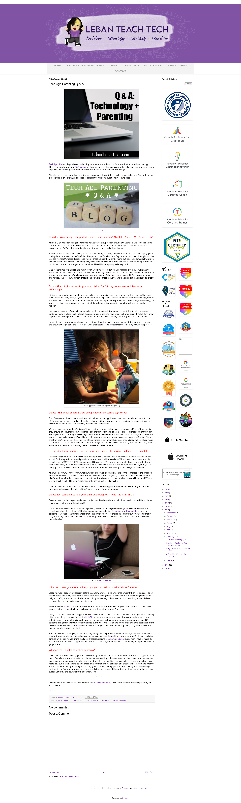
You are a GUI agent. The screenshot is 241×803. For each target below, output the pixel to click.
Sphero (111, 639)
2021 (167, 496)
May (169, 526)
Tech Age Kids (55, 164)
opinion (67, 700)
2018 (167, 506)
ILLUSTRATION (153, 65)
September (171, 519)
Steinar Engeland (105, 580)
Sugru (78, 625)
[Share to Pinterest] (97, 697)
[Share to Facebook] (94, 697)
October (170, 516)
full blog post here (102, 682)
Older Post (149, 772)
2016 (167, 565)
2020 (167, 499)
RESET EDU (132, 65)
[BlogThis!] (88, 697)
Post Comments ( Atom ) (70, 776)
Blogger (125, 798)
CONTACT (120, 71)
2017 (167, 510)
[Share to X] (91, 697)
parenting (75, 700)
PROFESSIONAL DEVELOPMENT (86, 65)
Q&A (88, 700)
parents (83, 700)
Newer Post (54, 772)
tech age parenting (119, 700)
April (169, 530)
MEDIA (115, 65)
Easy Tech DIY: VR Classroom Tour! (178, 549)
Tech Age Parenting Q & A (177, 539)
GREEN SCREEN (177, 65)
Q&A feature (80, 167)
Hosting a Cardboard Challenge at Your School (179, 544)
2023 (167, 489)
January (170, 560)
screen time (95, 700)
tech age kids (106, 700)
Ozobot (121, 639)
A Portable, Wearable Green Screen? (177, 555)
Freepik (125, 788)
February (170, 536)
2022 (167, 492)
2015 (167, 568)
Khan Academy (133, 511)
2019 (167, 503)
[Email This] (86, 697)
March (169, 533)
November (171, 513)
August (170, 523)
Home (102, 772)
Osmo (69, 606)
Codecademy (117, 511)
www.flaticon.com (140, 788)
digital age (60, 700)
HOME (58, 65)
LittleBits (89, 617)
